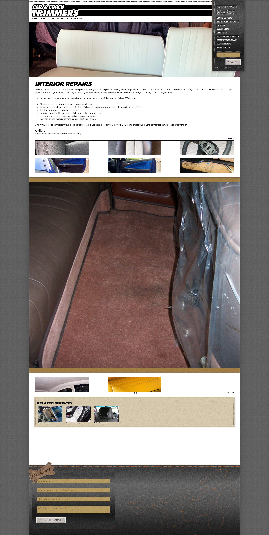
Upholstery (224, 18)
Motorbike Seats (227, 36)
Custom (221, 32)
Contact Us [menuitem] (74, 18)
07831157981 (226, 7)
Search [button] (233, 62)
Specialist (223, 47)
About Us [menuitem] (58, 18)
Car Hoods (223, 43)
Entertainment (226, 40)
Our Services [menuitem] (40, 18)
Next (229, 139)
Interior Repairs (63, 83)
